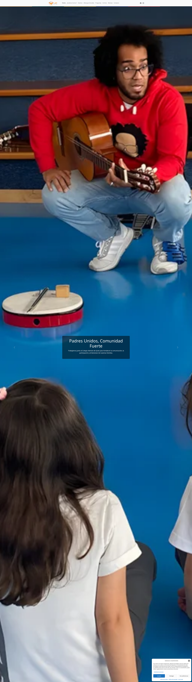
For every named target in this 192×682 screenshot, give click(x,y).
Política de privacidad (173, 679)
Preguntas (98, 3)
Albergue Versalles (89, 3)
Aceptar (159, 676)
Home (64, 3)
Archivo (105, 3)
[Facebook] (140, 3)
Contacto (116, 3)
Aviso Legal (180, 679)
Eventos (80, 3)
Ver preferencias (184, 676)
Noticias (110, 3)
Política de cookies (164, 679)
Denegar (171, 676)
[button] (189, 660)
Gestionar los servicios (159, 672)
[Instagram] (143, 3)
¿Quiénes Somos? (72, 3)
